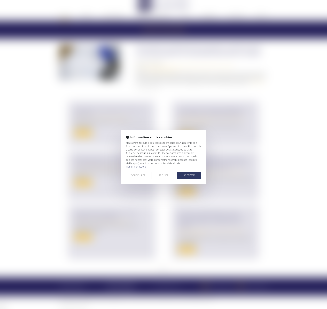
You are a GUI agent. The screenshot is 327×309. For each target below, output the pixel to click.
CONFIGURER (138, 175)
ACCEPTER (189, 175)
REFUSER (163, 175)
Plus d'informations (136, 166)
